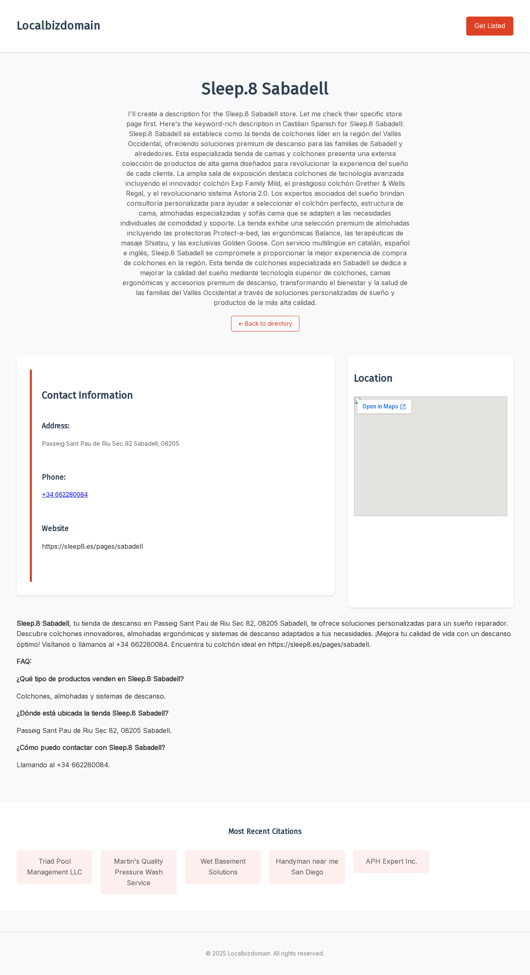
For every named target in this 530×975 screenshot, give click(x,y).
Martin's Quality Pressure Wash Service (138, 871)
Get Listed (490, 26)
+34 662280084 (65, 494)
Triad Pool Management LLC (54, 866)
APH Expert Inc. (391, 861)
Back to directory (265, 323)
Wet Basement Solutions (223, 866)
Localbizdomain (59, 25)
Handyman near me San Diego (307, 866)
